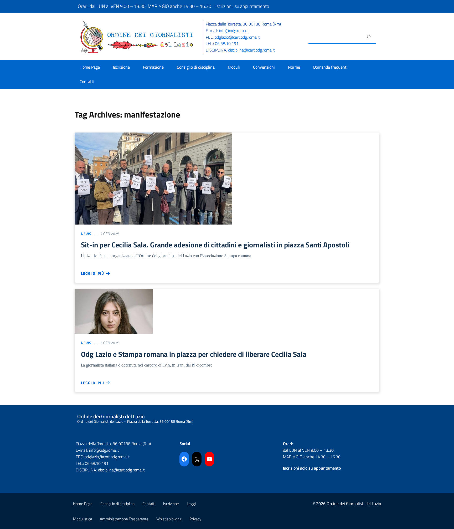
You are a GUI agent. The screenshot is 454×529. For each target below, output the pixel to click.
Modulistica (82, 519)
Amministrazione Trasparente (124, 519)
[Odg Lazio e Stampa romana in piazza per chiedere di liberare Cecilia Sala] (114, 310)
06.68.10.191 (227, 43)
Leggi (191, 504)
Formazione (153, 67)
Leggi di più (93, 273)
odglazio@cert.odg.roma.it (237, 37)
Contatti (87, 81)
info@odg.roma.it (234, 30)
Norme (294, 67)
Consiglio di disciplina (196, 67)
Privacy (195, 519)
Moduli (234, 67)
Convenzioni (264, 67)
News (86, 233)
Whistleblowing (169, 519)
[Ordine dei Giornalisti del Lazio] (137, 36)
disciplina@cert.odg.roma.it (251, 50)
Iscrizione (121, 67)
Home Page (90, 67)
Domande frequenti (330, 67)
